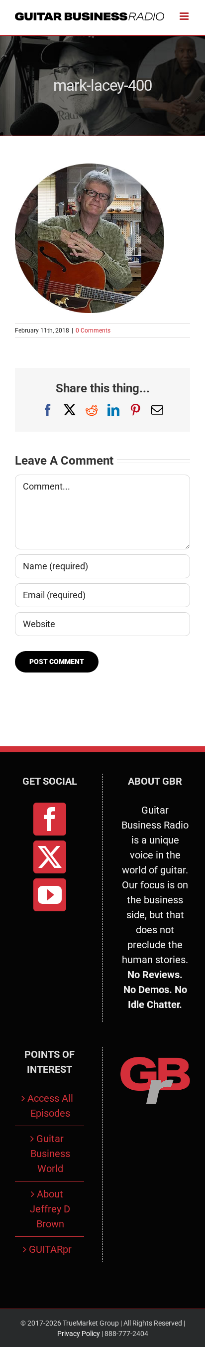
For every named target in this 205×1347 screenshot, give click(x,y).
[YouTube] (49, 894)
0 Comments (93, 330)
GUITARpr (50, 1249)
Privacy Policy (78, 1334)
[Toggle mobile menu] (185, 16)
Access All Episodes (50, 1105)
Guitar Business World (50, 1154)
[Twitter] (49, 857)
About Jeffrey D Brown (50, 1209)
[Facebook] (49, 819)
